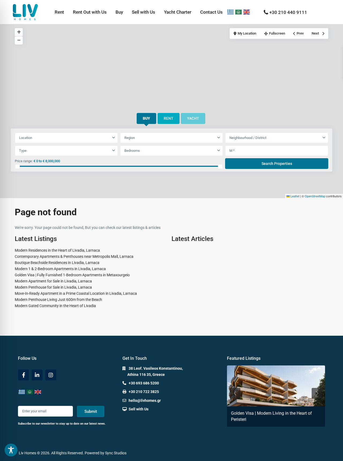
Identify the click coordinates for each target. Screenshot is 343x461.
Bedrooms (132, 151)
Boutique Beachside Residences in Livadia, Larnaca (57, 262)
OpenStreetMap (315, 196)
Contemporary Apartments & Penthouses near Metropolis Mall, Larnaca (74, 256)
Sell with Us (143, 12)
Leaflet (294, 196)
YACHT (193, 118)
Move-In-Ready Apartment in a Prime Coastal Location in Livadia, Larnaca (76, 293)
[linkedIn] (37, 374)
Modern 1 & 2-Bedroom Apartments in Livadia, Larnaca (60, 269)
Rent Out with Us (90, 12)
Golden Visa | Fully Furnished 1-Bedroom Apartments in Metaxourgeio (72, 275)
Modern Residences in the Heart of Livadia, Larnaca (57, 250)
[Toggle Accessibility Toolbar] (11, 450)
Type (23, 151)
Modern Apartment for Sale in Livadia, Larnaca (53, 281)
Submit (90, 411)
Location (25, 138)
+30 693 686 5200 (144, 383)
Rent (59, 12)
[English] (247, 12)
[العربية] (239, 12)
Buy (119, 12)
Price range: (24, 161)
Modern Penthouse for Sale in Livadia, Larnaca (53, 287)
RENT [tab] (168, 118)
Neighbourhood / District (247, 138)
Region (129, 138)
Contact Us (211, 12)
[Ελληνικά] (231, 12)
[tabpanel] (171, 151)
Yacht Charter (177, 12)
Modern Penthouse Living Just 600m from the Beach (58, 299)
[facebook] (23, 374)
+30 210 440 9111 (288, 12)
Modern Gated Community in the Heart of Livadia (55, 306)
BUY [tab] (146, 118)
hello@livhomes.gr (145, 400)
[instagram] (50, 374)
